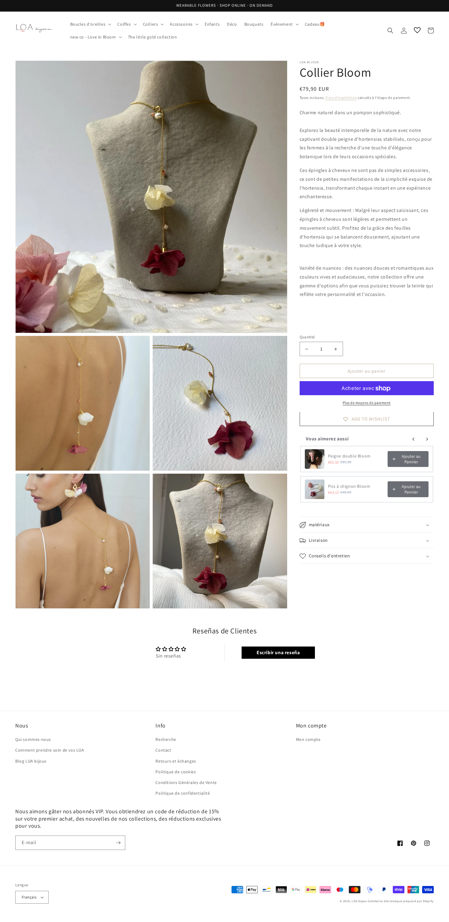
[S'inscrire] (118, 843)
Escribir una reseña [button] (278, 652)
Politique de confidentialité (182, 793)
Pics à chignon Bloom (349, 486)
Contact (163, 750)
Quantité (307, 337)
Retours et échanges (175, 761)
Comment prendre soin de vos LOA (49, 750)
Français (29, 897)
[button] (90, 24)
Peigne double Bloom (349, 456)
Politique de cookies (175, 771)
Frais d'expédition (341, 97)
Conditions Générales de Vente (186, 782)
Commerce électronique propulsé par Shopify (401, 901)
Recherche (165, 739)
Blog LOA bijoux (30, 761)
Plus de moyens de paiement (367, 403)
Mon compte (308, 739)
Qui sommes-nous (33, 739)
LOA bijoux (360, 901)
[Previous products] (413, 439)
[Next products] (427, 439)
